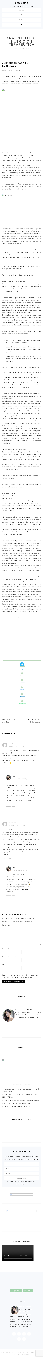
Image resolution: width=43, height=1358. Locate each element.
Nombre (5, 949)
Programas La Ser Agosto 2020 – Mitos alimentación (22, 1100)
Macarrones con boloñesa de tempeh (17, 1103)
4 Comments (16, 70)
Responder (6, 767)
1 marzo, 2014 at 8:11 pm (20, 779)
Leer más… (26, 1326)
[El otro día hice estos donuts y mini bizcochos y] (21, 1282)
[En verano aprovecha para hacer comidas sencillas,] (21, 1284)
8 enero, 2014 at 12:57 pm (17, 746)
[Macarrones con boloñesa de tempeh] (21, 1139)
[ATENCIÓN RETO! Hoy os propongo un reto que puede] (21, 1287)
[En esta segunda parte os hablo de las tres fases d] (21, 1277)
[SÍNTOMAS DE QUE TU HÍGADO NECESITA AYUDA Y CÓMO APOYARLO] (21, 1129)
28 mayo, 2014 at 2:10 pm (17, 825)
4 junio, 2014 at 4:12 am (20, 870)
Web (3, 964)
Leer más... (33, 1020)
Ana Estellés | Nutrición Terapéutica (21, 41)
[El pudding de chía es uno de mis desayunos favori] (21, 1275)
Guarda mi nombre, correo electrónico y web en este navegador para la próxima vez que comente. (20, 976)
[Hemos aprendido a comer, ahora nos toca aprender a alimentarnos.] (21, 1124)
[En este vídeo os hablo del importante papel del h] (21, 1280)
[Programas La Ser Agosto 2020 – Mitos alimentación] (21, 1134)
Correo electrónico (9, 957)
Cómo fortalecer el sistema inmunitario (17, 1106)
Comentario (6, 925)
